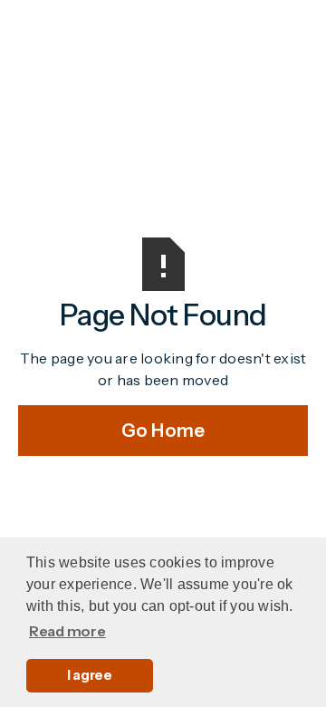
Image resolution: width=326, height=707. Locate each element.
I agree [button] (89, 675)
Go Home (163, 430)
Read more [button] (67, 631)
